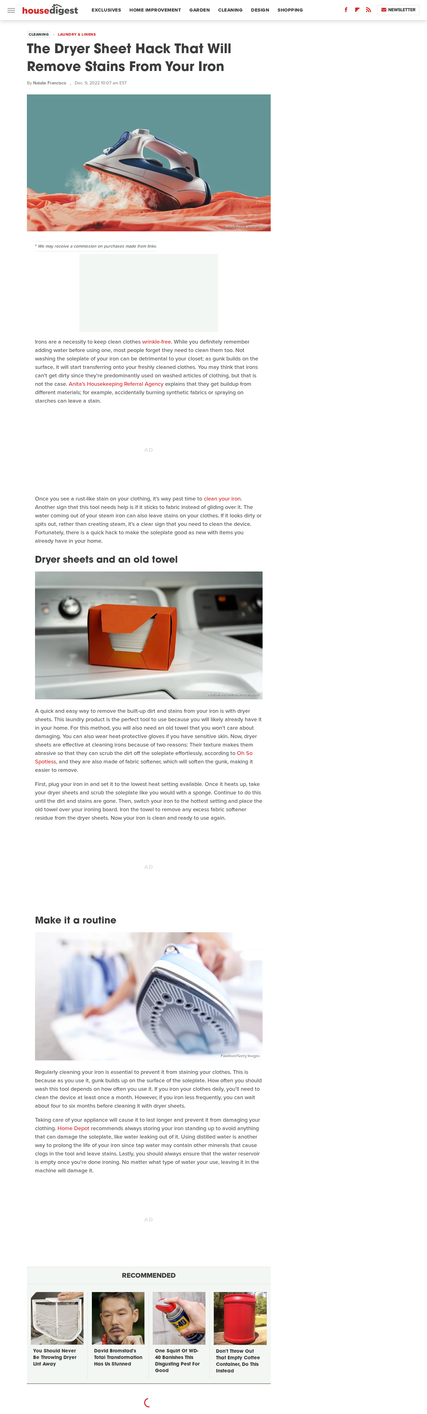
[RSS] (368, 11)
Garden (199, 10)
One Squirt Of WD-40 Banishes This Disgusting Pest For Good (177, 1361)
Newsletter (401, 10)
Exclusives (106, 10)
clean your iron (222, 499)
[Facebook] (346, 11)
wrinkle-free (156, 342)
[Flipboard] (357, 11)
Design (260, 10)
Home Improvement (155, 10)
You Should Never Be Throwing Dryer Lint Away (54, 1358)
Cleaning (230, 10)
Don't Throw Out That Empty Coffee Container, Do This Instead (238, 1361)
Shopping (290, 10)
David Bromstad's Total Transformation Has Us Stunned (118, 1358)
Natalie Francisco (49, 83)
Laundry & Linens (77, 34)
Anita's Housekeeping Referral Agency (116, 384)
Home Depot (73, 1128)
